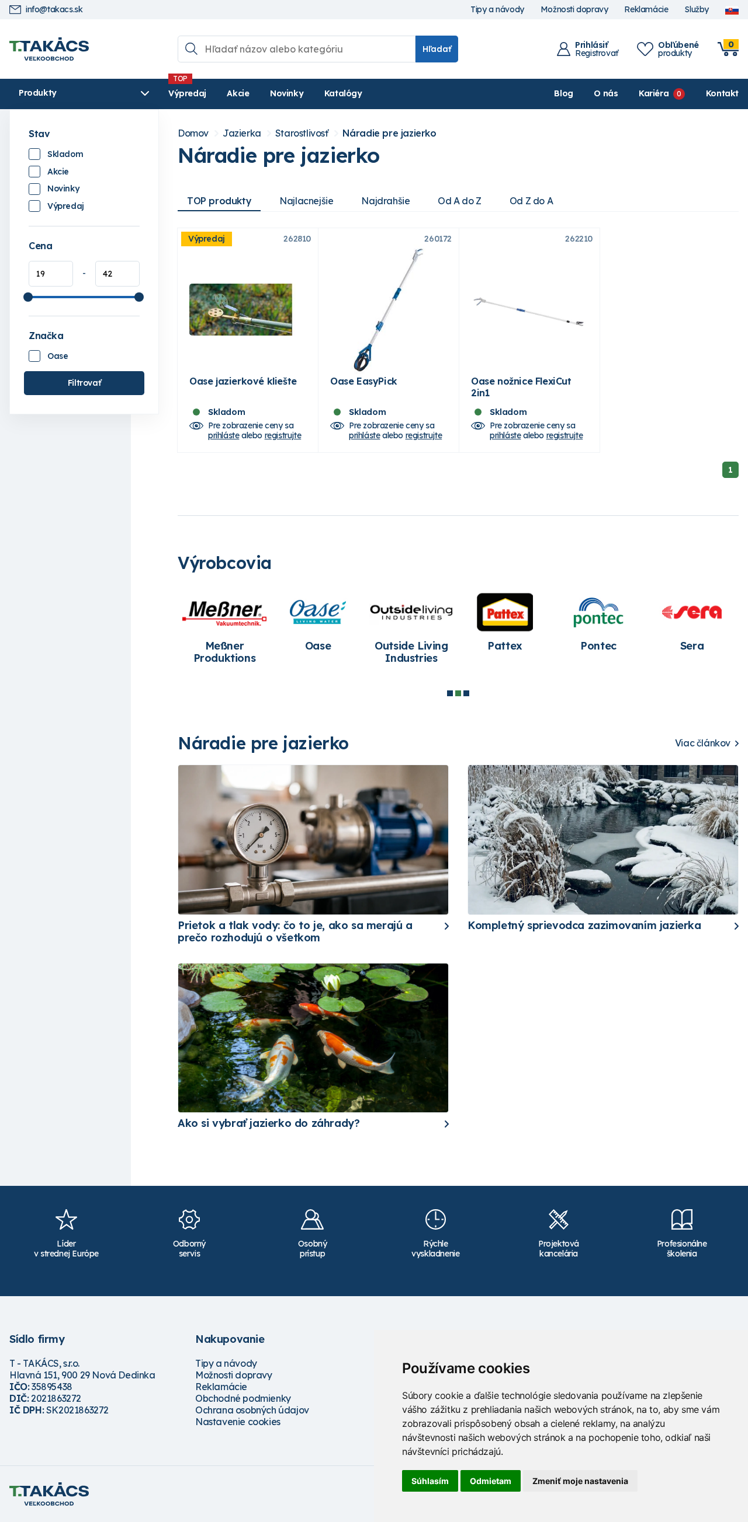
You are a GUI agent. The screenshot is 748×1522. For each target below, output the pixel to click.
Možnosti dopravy (574, 10)
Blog (563, 93)
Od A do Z (459, 201)
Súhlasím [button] (430, 1481)
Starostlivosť (301, 133)
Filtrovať (84, 383)
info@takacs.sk (54, 10)
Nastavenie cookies (237, 1421)
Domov (193, 133)
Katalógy (343, 93)
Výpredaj (187, 93)
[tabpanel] (224, 630)
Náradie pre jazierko (389, 133)
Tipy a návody (497, 10)
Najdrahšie (385, 201)
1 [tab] (450, 693)
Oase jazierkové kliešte (243, 381)
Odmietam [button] (490, 1481)
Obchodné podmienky (243, 1398)
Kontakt (722, 93)
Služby (696, 10)
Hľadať (437, 49)
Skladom (65, 154)
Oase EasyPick (363, 381)
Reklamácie (646, 10)
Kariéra (654, 93)
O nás (606, 93)
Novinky (286, 93)
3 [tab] (466, 693)
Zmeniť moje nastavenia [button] (580, 1481)
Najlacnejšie (306, 201)
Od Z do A (531, 201)
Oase (57, 356)
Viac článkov (702, 743)
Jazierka (242, 133)
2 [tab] (458, 693)
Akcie (238, 93)
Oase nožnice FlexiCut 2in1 (521, 387)
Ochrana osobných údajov (252, 1410)
